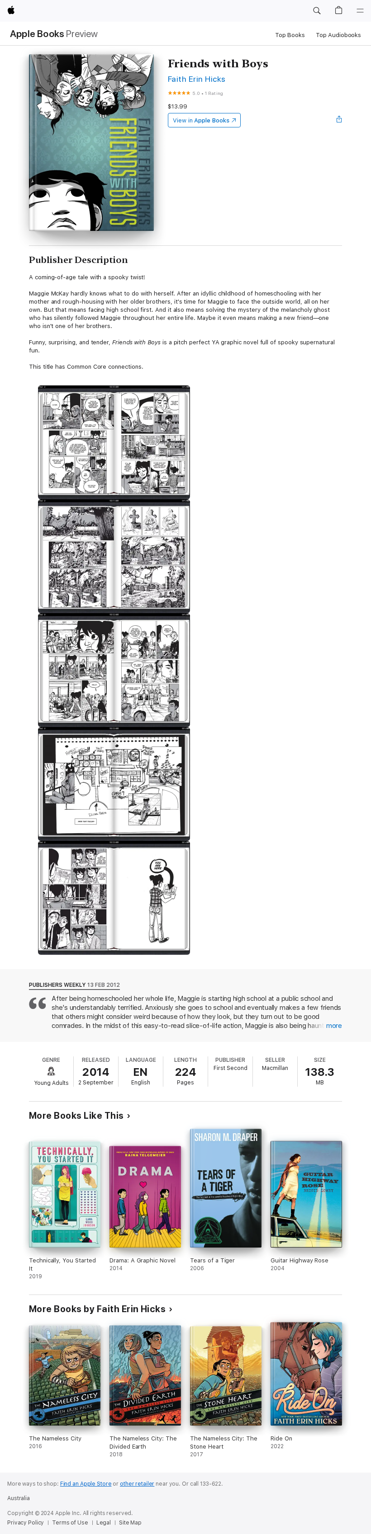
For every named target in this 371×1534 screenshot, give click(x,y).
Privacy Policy (25, 1523)
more (334, 1026)
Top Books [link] (290, 35)
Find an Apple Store (86, 1484)
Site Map (130, 1523)
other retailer (137, 1484)
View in (201, 120)
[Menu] (360, 11)
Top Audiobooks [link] (338, 35)
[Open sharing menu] (339, 120)
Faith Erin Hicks (197, 79)
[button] (317, 11)
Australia (18, 1498)
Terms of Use (70, 1523)
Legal (103, 1523)
